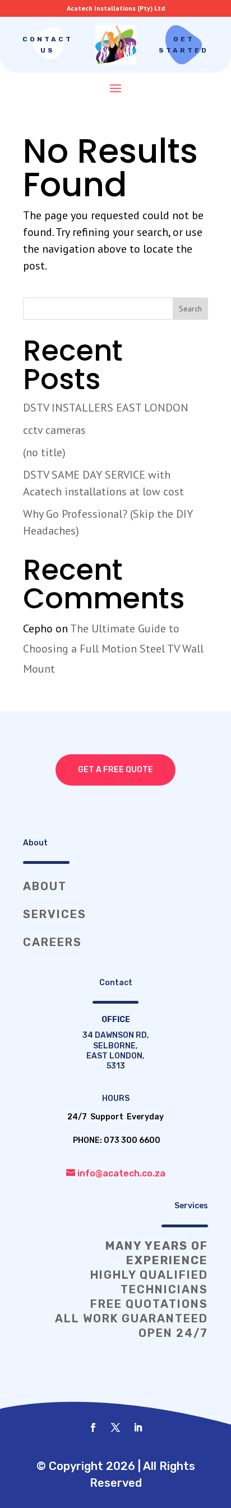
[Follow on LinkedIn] (138, 1427)
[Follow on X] (115, 1427)
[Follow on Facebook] (93, 1427)
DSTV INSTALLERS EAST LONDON (105, 407)
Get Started (184, 44)
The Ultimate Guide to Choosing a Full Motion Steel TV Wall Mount (113, 648)
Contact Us (47, 44)
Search (190, 309)
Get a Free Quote (115, 769)
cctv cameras (54, 430)
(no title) (44, 452)
